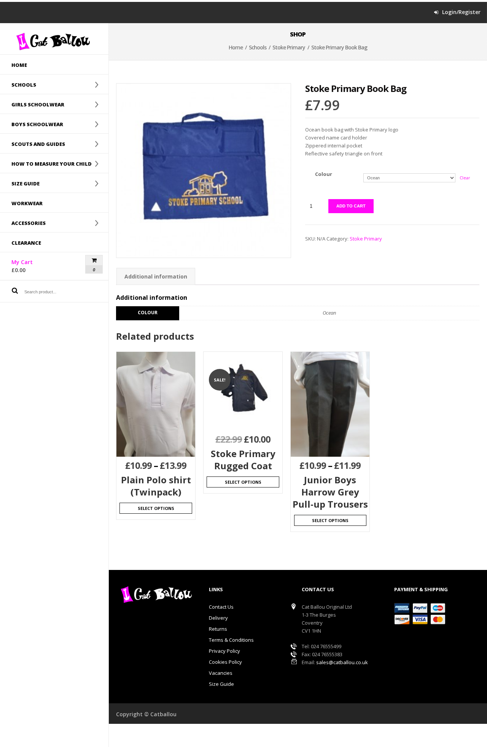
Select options (156, 508)
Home (19, 65)
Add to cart (351, 206)
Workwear (27, 203)
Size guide (20, 183)
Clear (465, 177)
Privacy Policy (224, 650)
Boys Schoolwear (31, 124)
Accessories (23, 222)
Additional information (155, 276)
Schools (18, 84)
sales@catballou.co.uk (342, 662)
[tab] (155, 276)
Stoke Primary (288, 47)
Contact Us (221, 606)
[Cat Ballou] (54, 41)
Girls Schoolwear (32, 104)
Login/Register (461, 12)
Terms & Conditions (231, 639)
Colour (323, 174)
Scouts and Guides (32, 143)
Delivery (218, 617)
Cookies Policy (225, 661)
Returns (218, 628)
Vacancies (220, 672)
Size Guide (221, 684)
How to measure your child (46, 163)
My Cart (35, 266)
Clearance (26, 242)
